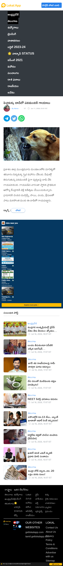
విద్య (47, 494)
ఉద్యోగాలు (18, 494)
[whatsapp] (22, 119)
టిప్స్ (16, 515)
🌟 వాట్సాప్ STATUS (18, 507)
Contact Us (52, 527)
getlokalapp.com (34, 532)
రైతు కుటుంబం (51, 498)
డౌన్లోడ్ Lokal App (55, 564)
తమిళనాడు (9, 503)
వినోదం (29, 502)
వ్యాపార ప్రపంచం (48, 509)
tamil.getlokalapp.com (37, 536)
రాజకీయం (30, 515)
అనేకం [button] (11, 92)
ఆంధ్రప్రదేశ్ (13, 14)
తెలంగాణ (12, 21)
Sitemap (50, 560)
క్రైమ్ (37, 494)
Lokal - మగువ (29, 496)
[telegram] (7, 119)
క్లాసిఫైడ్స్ (39, 511)
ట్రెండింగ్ (17, 498)
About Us (51, 531)
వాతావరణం (50, 503)
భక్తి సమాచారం (40, 505)
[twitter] (14, 119)
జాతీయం (39, 498)
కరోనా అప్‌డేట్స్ (29, 509)
